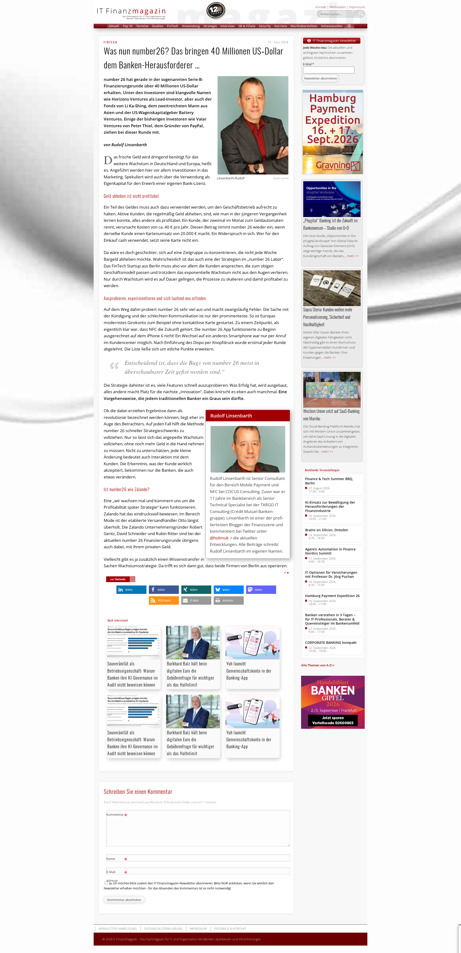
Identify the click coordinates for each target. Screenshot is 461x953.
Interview (227, 26)
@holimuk (219, 538)
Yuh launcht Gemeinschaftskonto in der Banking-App (248, 670)
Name (116, 859)
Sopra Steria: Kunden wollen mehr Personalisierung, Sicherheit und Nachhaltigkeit (327, 316)
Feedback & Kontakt (230, 928)
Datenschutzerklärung (163, 928)
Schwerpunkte (331, 26)
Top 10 (127, 26)
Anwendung (191, 26)
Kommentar (116, 815)
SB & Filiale (246, 26)
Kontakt (320, 7)
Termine (142, 26)
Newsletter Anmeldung (117, 928)
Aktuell (114, 26)
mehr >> (353, 256)
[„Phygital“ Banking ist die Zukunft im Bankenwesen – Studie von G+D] (332, 199)
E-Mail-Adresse (116, 876)
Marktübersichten (304, 26)
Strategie (210, 26)
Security (265, 26)
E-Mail (308, 64)
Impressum (357, 7)
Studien (157, 26)
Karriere (280, 26)
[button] (349, 26)
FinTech (172, 26)
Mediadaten (337, 7)
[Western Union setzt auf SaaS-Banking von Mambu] (332, 390)
